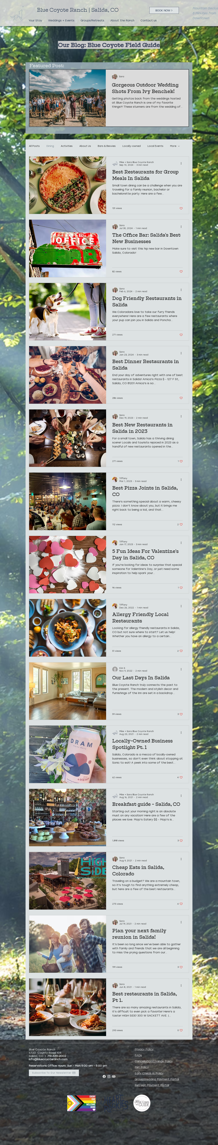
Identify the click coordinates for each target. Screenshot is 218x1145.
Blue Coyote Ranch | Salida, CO (78, 9)
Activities (67, 146)
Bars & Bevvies (107, 146)
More (173, 146)
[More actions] (182, 163)
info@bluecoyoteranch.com (48, 1059)
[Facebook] (104, 1076)
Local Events (155, 146)
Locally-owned (131, 146)
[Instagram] (109, 1076)
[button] (35, 19)
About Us (85, 146)
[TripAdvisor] (114, 1076)
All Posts (34, 146)
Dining (50, 146)
